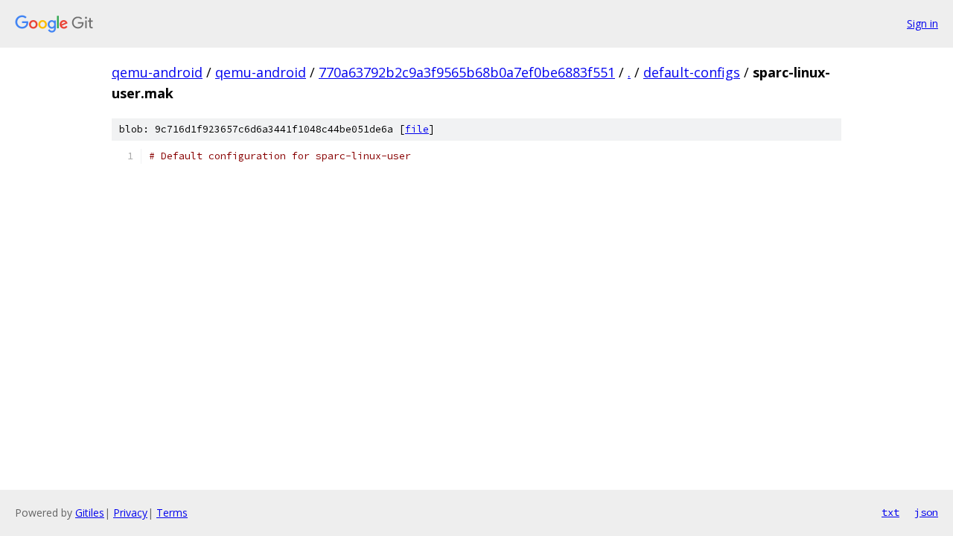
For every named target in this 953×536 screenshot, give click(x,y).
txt (890, 512)
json (926, 512)
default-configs (691, 72)
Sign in (922, 23)
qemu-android (157, 72)
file (417, 129)
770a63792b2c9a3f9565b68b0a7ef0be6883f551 (467, 72)
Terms (172, 512)
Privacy (130, 512)
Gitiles (89, 512)
